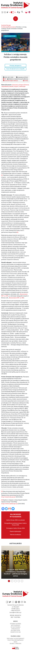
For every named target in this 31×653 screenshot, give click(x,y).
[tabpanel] (15, 562)
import (16, 86)
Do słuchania (15, 627)
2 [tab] (12, 581)
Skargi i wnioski (15, 643)
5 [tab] (22, 581)
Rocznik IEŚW (15, 630)
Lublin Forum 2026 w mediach (15, 520)
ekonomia (15, 85)
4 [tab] (19, 581)
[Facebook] (2, 508)
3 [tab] (15, 581)
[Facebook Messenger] (13, 508)
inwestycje (22, 86)
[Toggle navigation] (15, 18)
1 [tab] (9, 581)
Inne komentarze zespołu (15, 69)
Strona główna (15, 623)
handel (11, 86)
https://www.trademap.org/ (9, 503)
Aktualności (15, 625)
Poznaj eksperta (15, 65)
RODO (15, 642)
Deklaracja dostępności (15, 638)
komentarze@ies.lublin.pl (11, 80)
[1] (1, 175)
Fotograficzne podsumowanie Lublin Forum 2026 (15, 524)
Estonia (26, 85)
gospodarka (5, 86)
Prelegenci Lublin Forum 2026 (15, 528)
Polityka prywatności (16, 640)
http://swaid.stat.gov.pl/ (8, 497)
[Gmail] (9, 508)
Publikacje (15, 629)
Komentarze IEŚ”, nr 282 (16, 298)
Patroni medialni (15, 534)
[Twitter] (6, 508)
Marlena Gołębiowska (12, 46)
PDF (5, 79)
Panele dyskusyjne (15, 531)
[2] (17, 232)
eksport (21, 85)
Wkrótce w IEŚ (15, 632)
